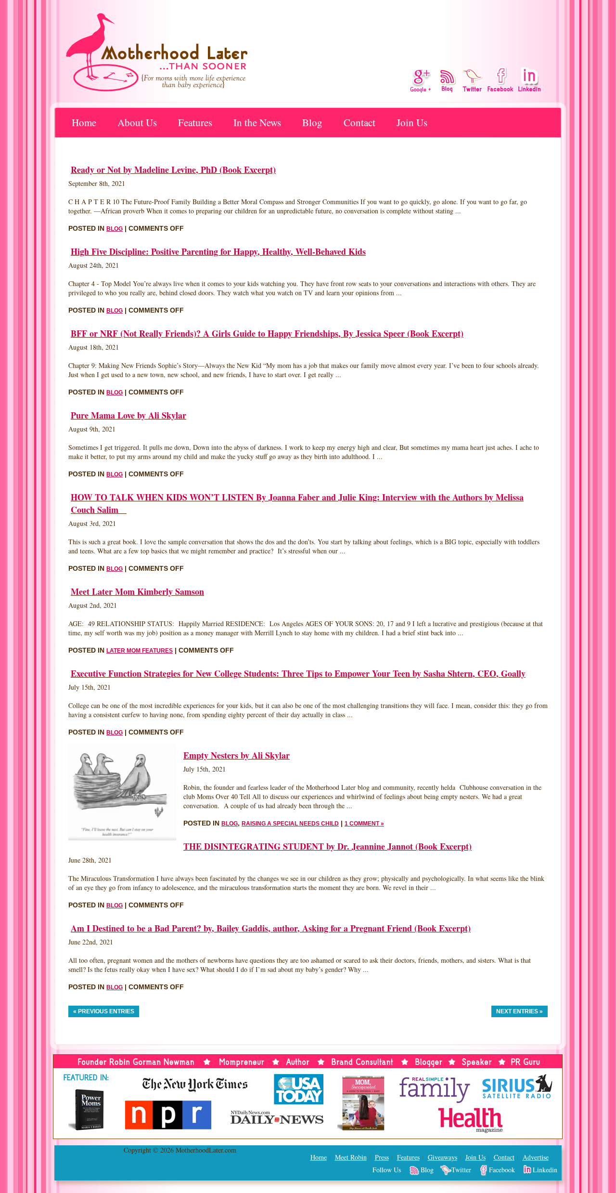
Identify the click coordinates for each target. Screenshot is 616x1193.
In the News (257, 122)
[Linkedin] (529, 79)
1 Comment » (364, 823)
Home (84, 122)
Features (408, 1157)
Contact (359, 122)
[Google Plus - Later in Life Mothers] (420, 81)
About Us (137, 122)
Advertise (536, 1157)
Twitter (461, 1169)
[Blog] (447, 80)
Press (382, 1157)
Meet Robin (351, 1157)
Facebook (502, 1169)
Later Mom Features (139, 650)
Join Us (412, 122)
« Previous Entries (103, 1011)
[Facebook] (501, 79)
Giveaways (442, 1157)
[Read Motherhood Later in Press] (308, 1046)
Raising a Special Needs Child (290, 823)
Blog (312, 122)
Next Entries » (519, 1011)
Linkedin (545, 1169)
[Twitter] (472, 79)
